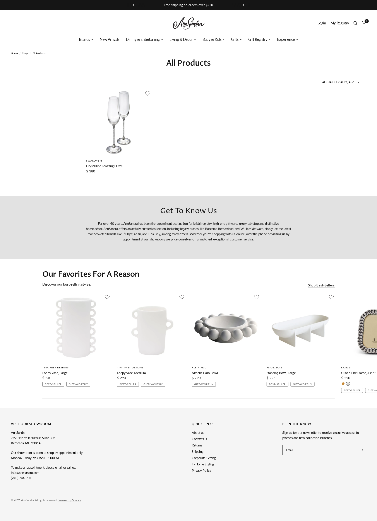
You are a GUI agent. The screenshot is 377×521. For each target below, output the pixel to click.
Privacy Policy (201, 470)
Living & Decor (181, 39)
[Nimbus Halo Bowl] (226, 328)
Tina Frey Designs (55, 367)
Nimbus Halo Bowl (205, 373)
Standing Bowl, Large (281, 373)
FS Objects (275, 367)
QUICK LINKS (203, 424)
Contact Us (199, 439)
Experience (286, 39)
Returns (197, 445)
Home (14, 53)
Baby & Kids (211, 39)
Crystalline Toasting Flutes (104, 166)
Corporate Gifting (204, 458)
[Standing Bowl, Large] (301, 328)
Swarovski (94, 160)
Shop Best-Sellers (321, 285)
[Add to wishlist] (147, 93)
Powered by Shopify (69, 500)
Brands (84, 39)
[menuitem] (86, 39)
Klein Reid (199, 367)
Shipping (197, 451)
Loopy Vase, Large (54, 373)
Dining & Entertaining (143, 39)
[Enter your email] (361, 450)
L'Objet (346, 367)
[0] (363, 23)
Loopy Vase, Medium (131, 373)
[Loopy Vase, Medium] (151, 328)
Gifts (234, 39)
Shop (25, 53)
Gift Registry (257, 39)
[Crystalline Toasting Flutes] (118, 122)
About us (198, 432)
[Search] (355, 23)
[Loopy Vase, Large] (76, 328)
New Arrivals (109, 39)
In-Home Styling (203, 464)
